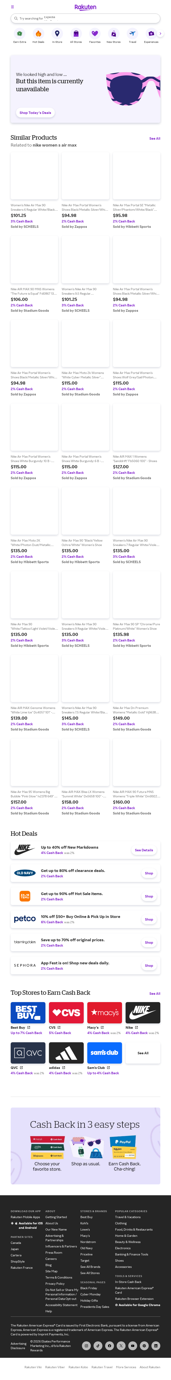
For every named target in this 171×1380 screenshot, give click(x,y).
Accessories (123, 1267)
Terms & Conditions (58, 1277)
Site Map (51, 1271)
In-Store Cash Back (128, 1282)
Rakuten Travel (102, 1367)
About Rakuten (150, 1367)
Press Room (53, 1252)
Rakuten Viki (33, 1367)
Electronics (122, 1248)
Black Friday (88, 1288)
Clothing (120, 1223)
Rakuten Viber (55, 1367)
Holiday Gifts (89, 1300)
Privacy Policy (55, 1283)
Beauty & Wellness (127, 1242)
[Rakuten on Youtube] (132, 1345)
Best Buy (86, 1217)
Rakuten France (22, 1267)
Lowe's (85, 1229)
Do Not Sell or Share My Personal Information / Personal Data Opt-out (61, 1294)
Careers (51, 1259)
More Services (126, 1367)
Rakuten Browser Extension (134, 1299)
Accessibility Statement (61, 1305)
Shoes (119, 1260)
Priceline (86, 1254)
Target (84, 1260)
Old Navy (86, 1248)
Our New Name (56, 1229)
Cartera (16, 1255)
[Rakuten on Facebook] (109, 1345)
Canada (16, 1243)
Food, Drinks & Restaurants (134, 1229)
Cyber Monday (90, 1294)
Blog (48, 1265)
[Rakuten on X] (121, 1345)
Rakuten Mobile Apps (25, 1217)
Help (48, 1311)
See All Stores (90, 1273)
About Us (51, 1223)
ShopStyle (18, 1261)
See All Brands (90, 1267)
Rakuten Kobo (78, 1367)
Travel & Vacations (127, 1217)
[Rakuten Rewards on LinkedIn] (155, 1345)
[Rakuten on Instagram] (86, 1345)
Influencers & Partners (61, 1246)
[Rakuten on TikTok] (98, 1345)
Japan (15, 1249)
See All (154, 138)
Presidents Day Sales (94, 1307)
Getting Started (56, 1217)
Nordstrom (88, 1242)
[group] (34, 190)
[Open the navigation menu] (12, 7)
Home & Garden (126, 1235)
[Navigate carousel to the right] (160, 33)
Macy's (85, 1235)
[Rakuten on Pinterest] (144, 1345)
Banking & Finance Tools (131, 1254)
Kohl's (84, 1223)
